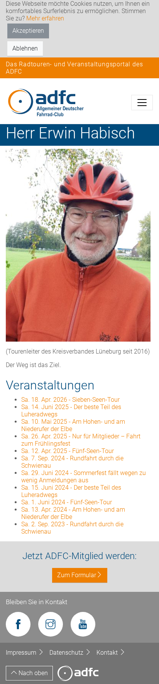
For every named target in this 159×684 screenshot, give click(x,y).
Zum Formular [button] (76, 575)
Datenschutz (67, 652)
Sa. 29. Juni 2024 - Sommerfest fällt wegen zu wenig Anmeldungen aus (83, 476)
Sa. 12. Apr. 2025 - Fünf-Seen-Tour (67, 451)
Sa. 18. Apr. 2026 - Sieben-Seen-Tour (70, 399)
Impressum (22, 652)
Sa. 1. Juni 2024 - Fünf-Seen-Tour (66, 502)
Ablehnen (25, 48)
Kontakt (107, 652)
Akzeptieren (28, 30)
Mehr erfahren (45, 18)
